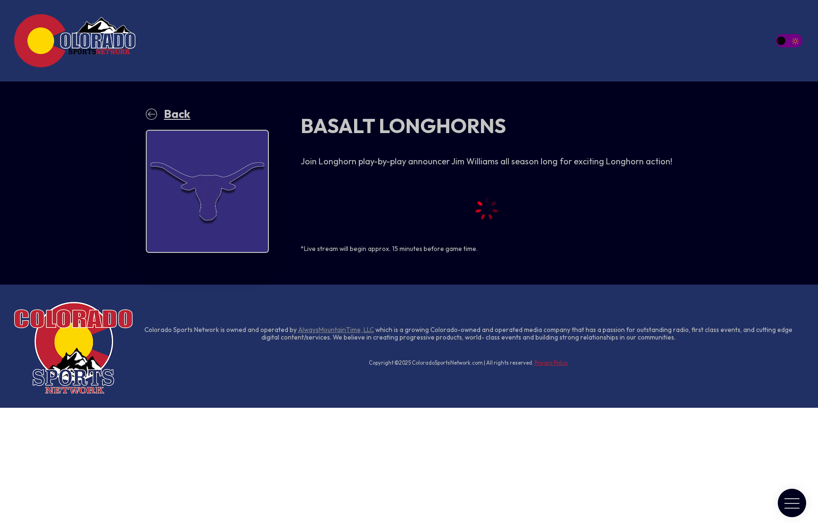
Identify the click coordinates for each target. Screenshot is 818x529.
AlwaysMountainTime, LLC (336, 329)
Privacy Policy (551, 363)
